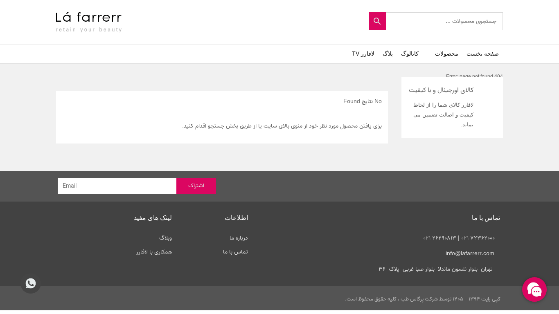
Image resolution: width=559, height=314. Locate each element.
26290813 (439, 238)
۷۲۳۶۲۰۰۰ (478, 238)
